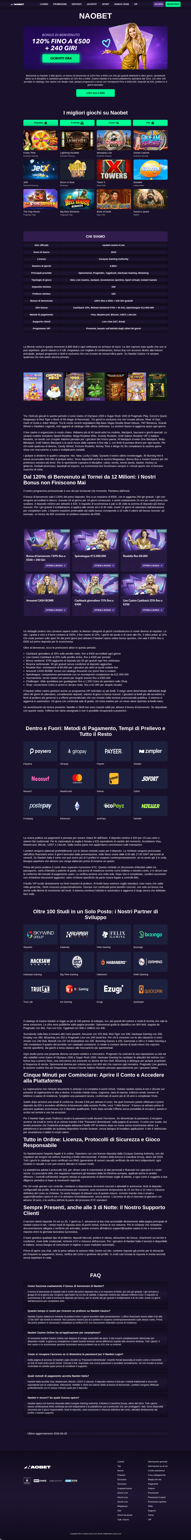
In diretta (75, 123)
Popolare (38, 123)
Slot (148, 123)
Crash (112, 123)
